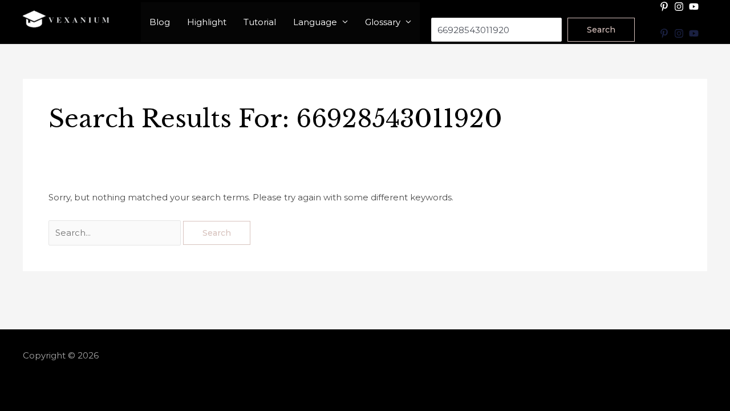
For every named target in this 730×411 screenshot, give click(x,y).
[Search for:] (115, 232)
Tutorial (260, 22)
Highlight (206, 22)
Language (315, 22)
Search (446, 10)
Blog (159, 22)
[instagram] (680, 6)
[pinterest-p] (665, 6)
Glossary (382, 22)
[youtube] (695, 6)
